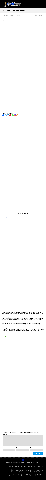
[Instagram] (15, 115)
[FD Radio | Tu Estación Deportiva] (12, 4)
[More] (17, 115)
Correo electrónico (20, 447)
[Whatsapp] (13, 115)
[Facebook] (3, 115)
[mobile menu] (42, 4)
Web (31, 447)
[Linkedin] (8, 115)
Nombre (5, 447)
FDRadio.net (12, 15)
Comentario (5, 434)
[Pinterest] (10, 115)
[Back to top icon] (23, 460)
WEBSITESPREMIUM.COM (17, 462)
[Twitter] (6, 115)
